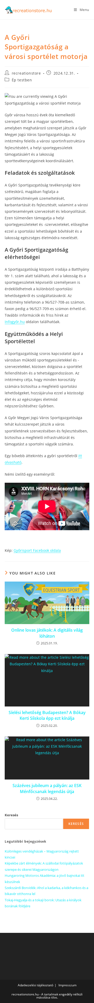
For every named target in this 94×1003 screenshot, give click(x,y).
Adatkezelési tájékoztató (35, 985)
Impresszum (67, 985)
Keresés (11, 815)
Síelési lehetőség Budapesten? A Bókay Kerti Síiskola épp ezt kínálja (47, 715)
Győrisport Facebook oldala (37, 550)
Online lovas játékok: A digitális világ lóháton (47, 633)
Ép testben (22, 79)
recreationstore (26, 73)
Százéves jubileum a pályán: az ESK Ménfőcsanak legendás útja (47, 788)
